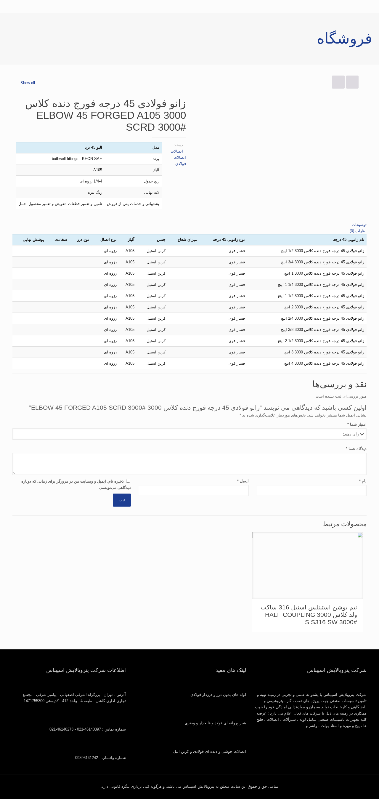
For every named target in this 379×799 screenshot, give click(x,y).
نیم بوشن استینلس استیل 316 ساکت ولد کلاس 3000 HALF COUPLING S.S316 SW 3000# (309, 614)
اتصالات (177, 151)
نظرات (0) (358, 231)
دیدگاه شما (356, 448)
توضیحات (359, 224)
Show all (27, 83)
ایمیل (242, 481)
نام (363, 481)
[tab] (189, 225)
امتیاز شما (357, 424)
